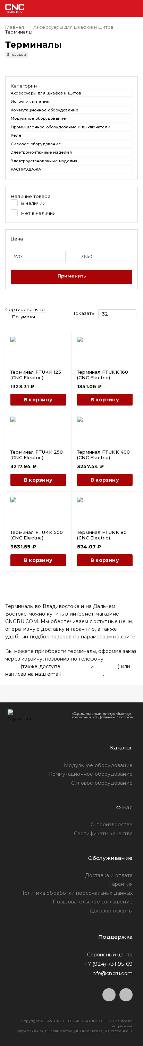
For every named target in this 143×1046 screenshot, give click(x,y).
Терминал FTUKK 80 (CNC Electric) (102, 534)
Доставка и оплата (109, 875)
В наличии (33, 203)
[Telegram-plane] (109, 994)
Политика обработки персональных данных (76, 893)
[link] (71, 85)
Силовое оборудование (36, 144)
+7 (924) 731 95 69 (108, 964)
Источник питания (30, 101)
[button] (38, 400)
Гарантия (121, 884)
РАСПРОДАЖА (26, 169)
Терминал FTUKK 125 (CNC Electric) (35, 374)
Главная (14, 27)
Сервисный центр (110, 955)
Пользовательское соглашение (93, 902)
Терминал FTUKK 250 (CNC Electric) (36, 454)
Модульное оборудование (38, 118)
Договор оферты (111, 911)
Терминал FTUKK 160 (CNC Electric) (102, 374)
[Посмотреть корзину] (105, 8)
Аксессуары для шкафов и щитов (73, 27)
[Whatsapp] (126, 994)
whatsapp (77, 666)
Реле (16, 135)
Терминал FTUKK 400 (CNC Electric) (103, 454)
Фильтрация (71, 277)
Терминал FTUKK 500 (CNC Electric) (36, 534)
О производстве (112, 824)
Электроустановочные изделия (44, 160)
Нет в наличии (38, 213)
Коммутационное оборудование (44, 110)
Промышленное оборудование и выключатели (60, 127)
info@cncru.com (82, 674)
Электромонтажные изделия (41, 152)
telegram (106, 666)
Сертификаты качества (103, 833)
